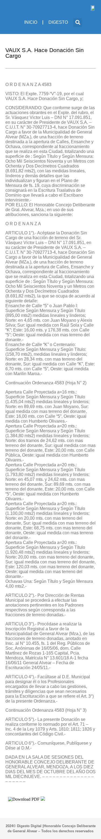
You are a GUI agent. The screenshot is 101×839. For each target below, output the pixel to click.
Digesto (58, 22)
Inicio (30, 22)
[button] (77, 22)
